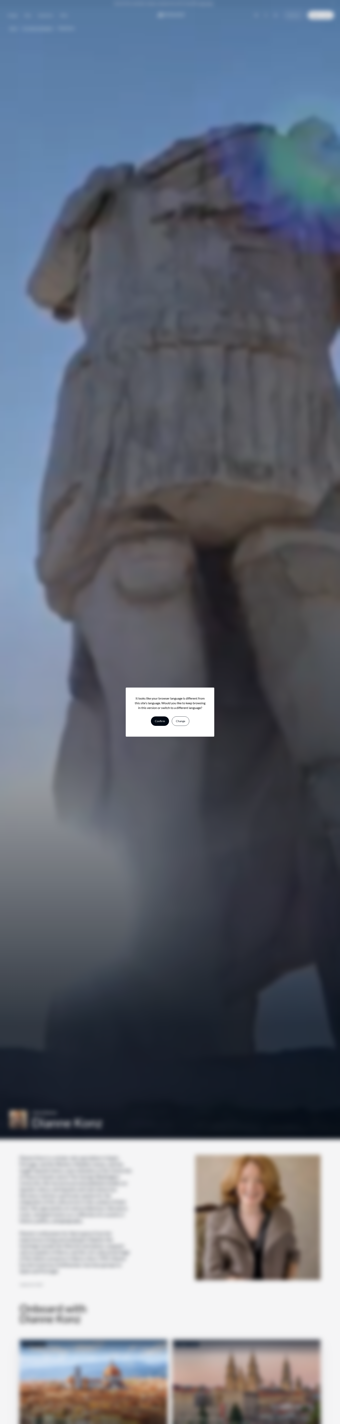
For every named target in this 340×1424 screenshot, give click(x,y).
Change (180, 721)
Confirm (160, 721)
